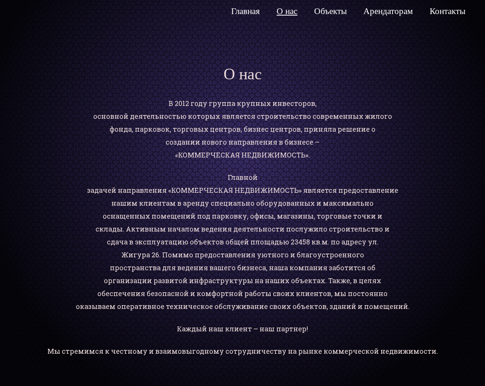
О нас (287, 11)
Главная (245, 11)
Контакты (447, 11)
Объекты (330, 11)
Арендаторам (388, 11)
